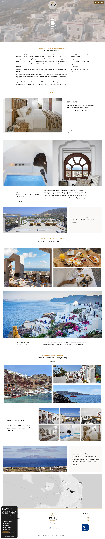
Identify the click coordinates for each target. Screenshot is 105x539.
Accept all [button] (5, 532)
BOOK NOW (99, 2)
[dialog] (9, 522)
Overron (57, 535)
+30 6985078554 (55, 526)
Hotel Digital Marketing (64, 535)
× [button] (16, 507)
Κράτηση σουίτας (70, 114)
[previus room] (68, 131)
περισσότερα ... (94, 114)
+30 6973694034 (52, 524)
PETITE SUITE (72, 102)
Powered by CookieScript (9, 536)
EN (5, 1)
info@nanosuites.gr (52, 527)
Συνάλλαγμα (18, 517)
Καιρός (17, 515)
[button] (9, 535)
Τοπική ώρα (18, 518)
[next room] (71, 131)
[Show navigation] (3, 2)
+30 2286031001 (59, 524)
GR (7, 1)
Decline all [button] (13, 532)
